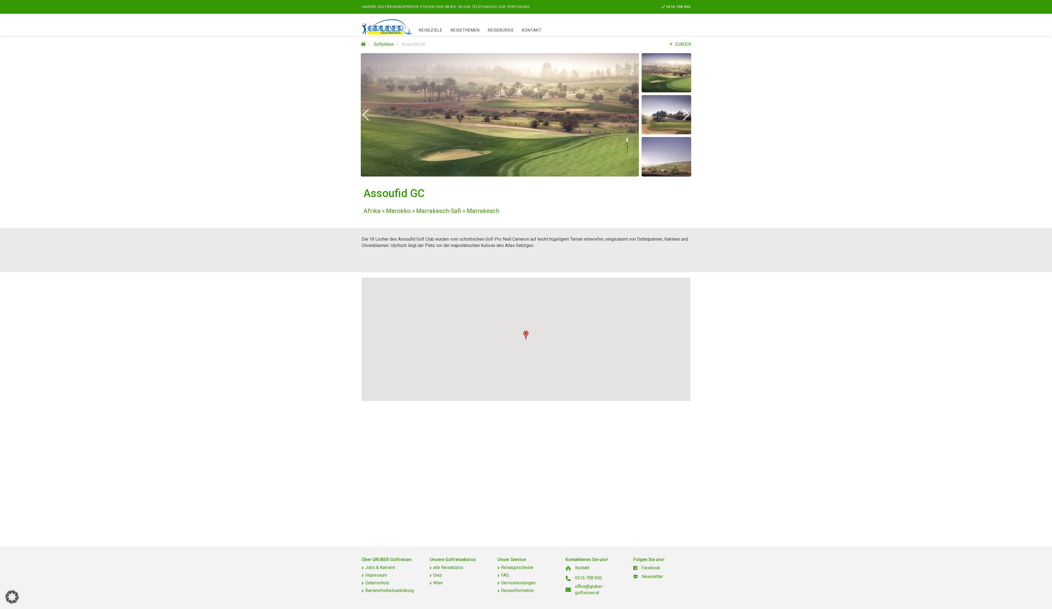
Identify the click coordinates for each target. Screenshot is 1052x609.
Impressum (376, 575)
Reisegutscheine (517, 567)
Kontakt (532, 30)
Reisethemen (465, 30)
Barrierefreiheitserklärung (389, 590)
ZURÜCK (683, 44)
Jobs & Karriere (380, 567)
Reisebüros (501, 30)
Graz (437, 575)
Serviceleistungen (518, 582)
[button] (366, 115)
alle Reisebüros (448, 567)
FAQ (505, 575)
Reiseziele (430, 30)
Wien (438, 582)
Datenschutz (377, 582)
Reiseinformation (517, 590)
